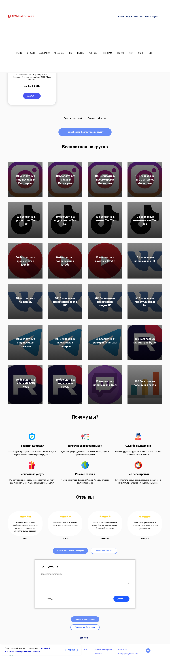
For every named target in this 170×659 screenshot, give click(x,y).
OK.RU (141, 53)
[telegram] (148, 652)
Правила (98, 653)
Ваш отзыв (49, 567)
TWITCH (120, 53)
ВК (70, 53)
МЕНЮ (19, 53)
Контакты (122, 649)
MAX (131, 53)
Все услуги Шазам (97, 118)
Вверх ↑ (85, 638)
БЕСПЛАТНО (44, 53)
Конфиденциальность (128, 653)
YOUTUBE (93, 53)
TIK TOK (80, 53)
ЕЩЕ (151, 53)
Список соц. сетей (73, 118)
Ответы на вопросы (103, 649)
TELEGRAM (107, 53)
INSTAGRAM (59, 53)
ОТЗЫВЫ (31, 53)
